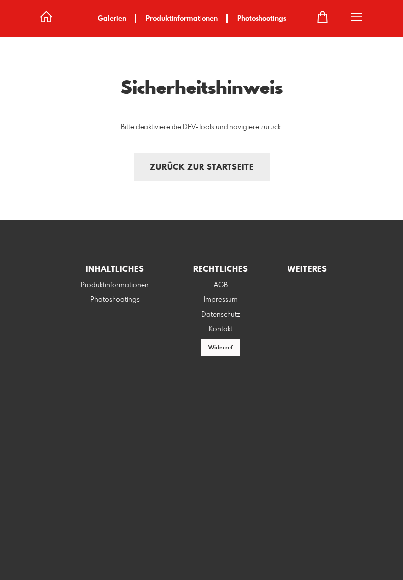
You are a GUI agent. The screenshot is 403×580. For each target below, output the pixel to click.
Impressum (221, 299)
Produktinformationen (182, 18)
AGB (221, 285)
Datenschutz (221, 314)
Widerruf (220, 348)
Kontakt (220, 329)
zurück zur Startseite (202, 167)
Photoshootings (261, 18)
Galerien (112, 18)
